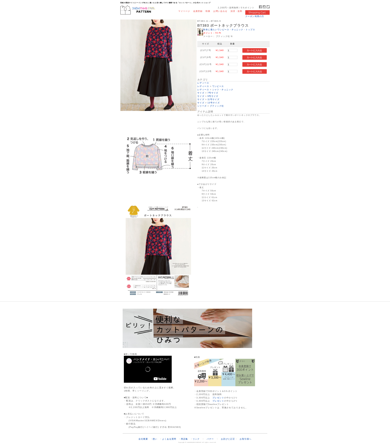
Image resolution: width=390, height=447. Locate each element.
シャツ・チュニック (222, 90)
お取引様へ (245, 439)
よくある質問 (169, 439)
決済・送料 (236, 11)
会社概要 (143, 439)
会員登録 (198, 11)
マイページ (184, 11)
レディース (203, 83)
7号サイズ (212, 93)
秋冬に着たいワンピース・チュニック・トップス (229, 29)
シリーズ (202, 106)
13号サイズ (213, 103)
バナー (210, 439)
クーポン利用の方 (254, 16)
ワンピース (218, 86)
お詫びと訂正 (228, 439)
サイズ (200, 93)
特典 (208, 11)
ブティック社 (217, 106)
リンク (196, 439)
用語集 (184, 439)
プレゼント (218, 397)
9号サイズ (212, 96)
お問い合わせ (220, 11)
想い (155, 439)
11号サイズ (213, 99)
